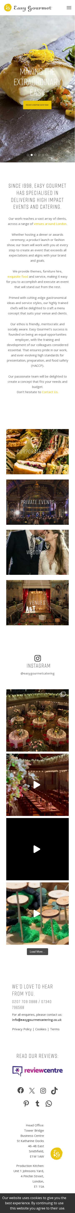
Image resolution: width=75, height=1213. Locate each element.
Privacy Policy (22, 1029)
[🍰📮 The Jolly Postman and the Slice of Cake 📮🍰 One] (37, 913)
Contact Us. (50, 392)
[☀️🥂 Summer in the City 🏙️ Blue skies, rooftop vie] (37, 849)
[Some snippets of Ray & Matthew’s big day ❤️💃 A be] (37, 720)
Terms (55, 1029)
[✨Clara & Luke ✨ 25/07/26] (37, 785)
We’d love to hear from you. (32, 990)
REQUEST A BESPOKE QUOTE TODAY (37, 105)
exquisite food (18, 276)
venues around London (50, 224)
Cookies (40, 1029)
